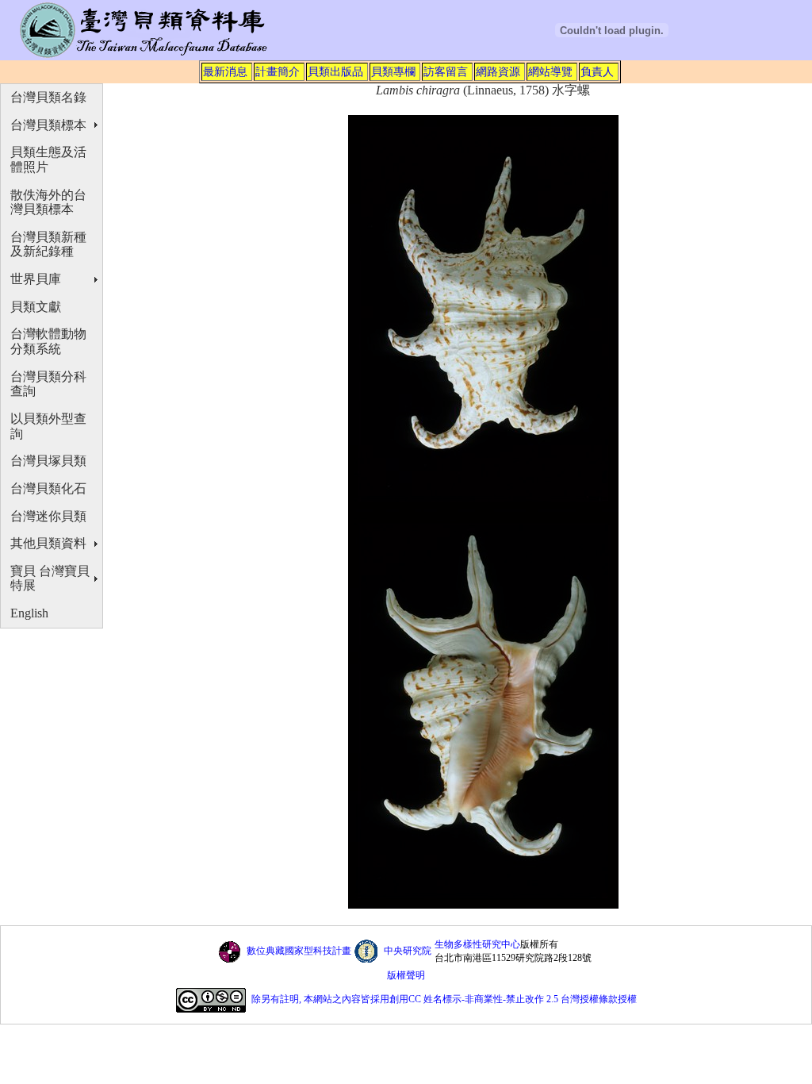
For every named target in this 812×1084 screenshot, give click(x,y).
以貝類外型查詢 (48, 426)
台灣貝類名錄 (48, 97)
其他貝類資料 (48, 543)
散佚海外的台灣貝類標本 (48, 202)
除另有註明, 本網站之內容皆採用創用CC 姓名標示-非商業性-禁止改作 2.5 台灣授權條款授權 (444, 999)
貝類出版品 (335, 71)
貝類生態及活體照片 (48, 159)
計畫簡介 (277, 71)
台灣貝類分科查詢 (48, 384)
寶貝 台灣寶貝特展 (50, 578)
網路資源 (498, 71)
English (29, 613)
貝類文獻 (35, 306)
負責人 (597, 71)
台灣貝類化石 (48, 488)
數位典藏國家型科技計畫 (299, 950)
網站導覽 (550, 71)
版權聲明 (406, 975)
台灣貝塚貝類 (48, 460)
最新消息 (225, 71)
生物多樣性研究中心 (477, 944)
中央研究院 (407, 950)
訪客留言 (445, 71)
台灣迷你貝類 (48, 516)
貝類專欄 (393, 71)
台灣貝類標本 (48, 125)
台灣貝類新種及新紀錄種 (48, 244)
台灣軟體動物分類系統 (48, 341)
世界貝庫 (35, 279)
